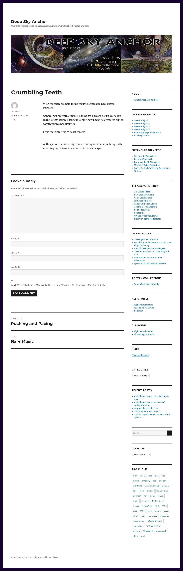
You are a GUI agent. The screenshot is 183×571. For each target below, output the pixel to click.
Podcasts (138, 311)
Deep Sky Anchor (29, 21)
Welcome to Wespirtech (145, 156)
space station (139, 521)
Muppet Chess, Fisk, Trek (146, 408)
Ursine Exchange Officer (145, 204)
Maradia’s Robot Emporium (147, 165)
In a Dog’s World (141, 135)
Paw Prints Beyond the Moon (147, 132)
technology (138, 526)
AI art (135, 476)
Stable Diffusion (155, 521)
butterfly (146, 481)
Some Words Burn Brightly (146, 284)
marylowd (15, 111)
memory (145, 501)
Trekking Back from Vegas (146, 411)
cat (154, 481)
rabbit (135, 516)
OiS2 (164, 506)
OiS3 (135, 511)
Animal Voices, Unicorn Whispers (149, 248)
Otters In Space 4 (142, 129)
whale (135, 536)
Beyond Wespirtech (143, 159)
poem (158, 511)
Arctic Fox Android (143, 201)
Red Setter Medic (142, 210)
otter (150, 511)
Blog (13, 119)
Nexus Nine (139, 213)
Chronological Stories (144, 308)
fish (145, 496)
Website (15, 267)
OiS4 (142, 511)
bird (163, 476)
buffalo (136, 481)
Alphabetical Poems (143, 331)
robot (143, 516)
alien (142, 476)
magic (136, 501)
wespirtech (161, 531)
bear (150, 476)
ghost (161, 496)
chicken (162, 481)
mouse (136, 506)
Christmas (137, 486)
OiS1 (157, 506)
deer (135, 491)
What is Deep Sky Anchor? (146, 100)
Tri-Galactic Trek (142, 192)
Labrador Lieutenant (144, 195)
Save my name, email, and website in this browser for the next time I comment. (58, 285)
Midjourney (157, 501)
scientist (153, 516)
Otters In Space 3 (142, 126)
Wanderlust (148, 531)
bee (157, 476)
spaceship (164, 516)
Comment (17, 195)
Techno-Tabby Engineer (145, 207)
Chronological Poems (144, 334)
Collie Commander (143, 198)
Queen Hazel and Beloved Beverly (150, 263)
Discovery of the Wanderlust (147, 219)
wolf (143, 536)
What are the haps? (140, 355)
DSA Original (162, 491)
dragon (150, 491)
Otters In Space (141, 120)
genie (152, 496)
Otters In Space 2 (142, 123)
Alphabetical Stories (143, 305)
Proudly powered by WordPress (44, 557)
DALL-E (165, 486)
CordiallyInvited (152, 486)
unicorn (136, 531)
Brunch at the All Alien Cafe (147, 162)
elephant (137, 496)
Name (15, 239)
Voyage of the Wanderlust (146, 216)
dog (142, 491)
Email (15, 253)
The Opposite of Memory (146, 239)
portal (166, 511)
